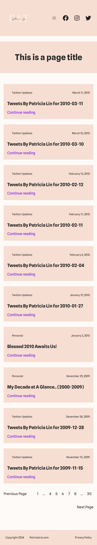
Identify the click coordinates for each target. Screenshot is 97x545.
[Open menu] (54, 18)
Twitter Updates (22, 92)
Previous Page (15, 494)
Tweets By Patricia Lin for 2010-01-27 (45, 306)
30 (89, 494)
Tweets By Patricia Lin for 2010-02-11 (45, 225)
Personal (17, 335)
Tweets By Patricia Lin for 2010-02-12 (45, 184)
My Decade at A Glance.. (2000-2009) (45, 387)
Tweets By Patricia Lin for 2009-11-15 (45, 468)
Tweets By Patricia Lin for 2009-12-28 (45, 427)
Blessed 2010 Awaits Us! (32, 346)
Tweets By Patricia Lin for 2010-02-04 (45, 265)
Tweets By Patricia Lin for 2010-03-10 (45, 144)
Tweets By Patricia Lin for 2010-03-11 (45, 103)
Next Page (85, 507)
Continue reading (21, 112)
